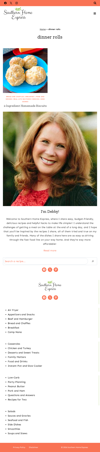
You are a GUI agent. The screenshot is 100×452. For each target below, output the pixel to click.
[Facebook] (5, 3)
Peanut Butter (16, 386)
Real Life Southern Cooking (26, 99)
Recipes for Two (17, 399)
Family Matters (17, 357)
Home (43, 29)
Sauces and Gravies (19, 415)
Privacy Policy (19, 447)
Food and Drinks (17, 361)
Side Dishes (14, 424)
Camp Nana (15, 332)
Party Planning (17, 381)
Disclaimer (33, 447)
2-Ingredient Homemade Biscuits (25, 105)
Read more (50, 250)
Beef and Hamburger (20, 318)
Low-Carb (13, 377)
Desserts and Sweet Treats (23, 352)
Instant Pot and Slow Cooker (25, 365)
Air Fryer (13, 310)
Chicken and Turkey (19, 348)
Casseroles (14, 343)
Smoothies (14, 428)
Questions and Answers (21, 395)
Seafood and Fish (18, 420)
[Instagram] (16, 3)
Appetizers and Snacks (21, 314)
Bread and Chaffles (15, 96)
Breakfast (29, 96)
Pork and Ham (16, 390)
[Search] (92, 261)
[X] (11, 3)
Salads (11, 411)
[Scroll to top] (93, 442)
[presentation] (25, 70)
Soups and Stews (17, 433)
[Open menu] (94, 13)
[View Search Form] (95, 3)
